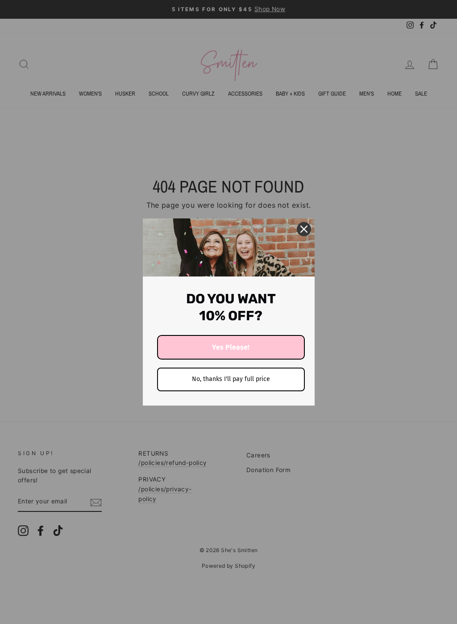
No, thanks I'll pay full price (231, 379)
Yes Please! (230, 347)
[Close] (304, 229)
